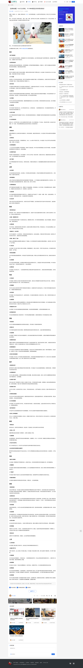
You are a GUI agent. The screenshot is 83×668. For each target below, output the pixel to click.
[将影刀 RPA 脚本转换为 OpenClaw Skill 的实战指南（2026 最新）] (61, 30)
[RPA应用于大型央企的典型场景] (16, 629)
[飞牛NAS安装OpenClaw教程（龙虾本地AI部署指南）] (61, 40)
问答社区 (55, 1)
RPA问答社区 (22, 662)
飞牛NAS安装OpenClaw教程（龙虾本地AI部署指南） (69, 40)
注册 (70, 1)
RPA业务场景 (13, 587)
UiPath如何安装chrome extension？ (65, 102)
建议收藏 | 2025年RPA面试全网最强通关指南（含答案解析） (69, 77)
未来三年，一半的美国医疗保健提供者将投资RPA (69, 127)
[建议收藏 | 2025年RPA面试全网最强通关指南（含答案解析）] (61, 77)
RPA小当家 (11, 11)
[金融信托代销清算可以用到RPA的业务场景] (16, 612)
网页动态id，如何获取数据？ (64, 91)
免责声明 (32, 662)
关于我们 (27, 662)
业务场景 (28, 587)
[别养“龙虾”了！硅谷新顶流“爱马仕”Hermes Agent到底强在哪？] (61, 35)
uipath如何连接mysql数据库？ (64, 100)
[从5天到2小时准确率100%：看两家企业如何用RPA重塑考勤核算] (61, 72)
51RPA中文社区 (34, 664)
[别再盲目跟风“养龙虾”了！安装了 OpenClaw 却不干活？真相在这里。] (61, 56)
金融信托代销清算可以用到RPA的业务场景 (16, 619)
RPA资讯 (22, 1)
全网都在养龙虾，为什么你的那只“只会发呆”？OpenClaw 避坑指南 (69, 50)
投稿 (73, 1)
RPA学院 (28, 1)
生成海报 (43, 595)
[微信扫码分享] (47, 596)
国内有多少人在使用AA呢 (63, 93)
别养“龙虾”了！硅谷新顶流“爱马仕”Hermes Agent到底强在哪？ (69, 35)
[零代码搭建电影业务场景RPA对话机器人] (32, 612)
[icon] (70, 663)
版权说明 (36, 662)
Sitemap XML (45, 662)
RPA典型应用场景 (24, 48)
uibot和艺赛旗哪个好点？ (63, 89)
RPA (27, 14)
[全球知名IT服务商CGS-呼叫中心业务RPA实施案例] (48, 612)
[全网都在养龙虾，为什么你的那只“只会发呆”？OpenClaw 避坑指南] (61, 51)
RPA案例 (41, 1)
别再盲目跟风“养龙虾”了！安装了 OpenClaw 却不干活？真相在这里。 (69, 56)
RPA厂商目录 (15, 662)
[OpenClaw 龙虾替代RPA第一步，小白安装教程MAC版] (61, 61)
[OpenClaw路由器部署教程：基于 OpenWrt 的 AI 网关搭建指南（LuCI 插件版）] (61, 46)
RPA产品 (35, 1)
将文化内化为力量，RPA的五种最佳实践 (67, 116)
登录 (67, 1)
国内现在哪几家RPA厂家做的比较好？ (66, 84)
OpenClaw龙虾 (48, 1)
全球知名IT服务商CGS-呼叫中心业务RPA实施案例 (48, 619)
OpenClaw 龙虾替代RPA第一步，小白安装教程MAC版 (69, 61)
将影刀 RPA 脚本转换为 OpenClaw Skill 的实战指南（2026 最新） (69, 29)
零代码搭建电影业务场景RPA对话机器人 (32, 619)
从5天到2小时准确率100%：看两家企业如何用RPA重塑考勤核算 (69, 72)
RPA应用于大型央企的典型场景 (16, 635)
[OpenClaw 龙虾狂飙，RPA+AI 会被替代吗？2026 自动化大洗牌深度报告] (61, 67)
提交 (53, 654)
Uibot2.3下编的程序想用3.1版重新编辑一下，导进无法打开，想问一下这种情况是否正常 (66, 97)
